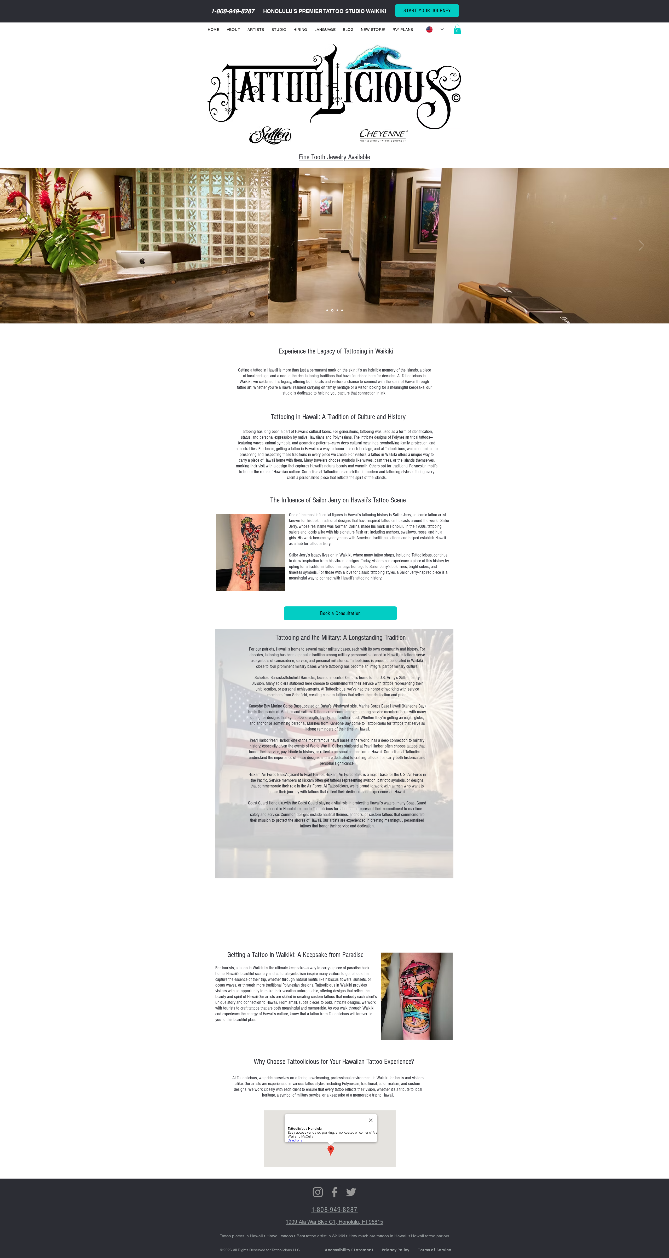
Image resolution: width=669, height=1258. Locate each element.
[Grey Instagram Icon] (318, 1192)
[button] (457, 29)
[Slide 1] (342, 310)
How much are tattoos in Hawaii (378, 1235)
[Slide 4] (337, 310)
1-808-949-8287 (232, 11)
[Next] (641, 245)
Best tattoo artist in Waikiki (321, 1235)
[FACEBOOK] (334, 1192)
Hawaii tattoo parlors (430, 1235)
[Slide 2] (332, 310)
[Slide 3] (327, 310)
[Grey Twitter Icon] (351, 1192)
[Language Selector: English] (434, 29)
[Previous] (27, 245)
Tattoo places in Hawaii (241, 1235)
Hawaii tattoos (280, 1235)
